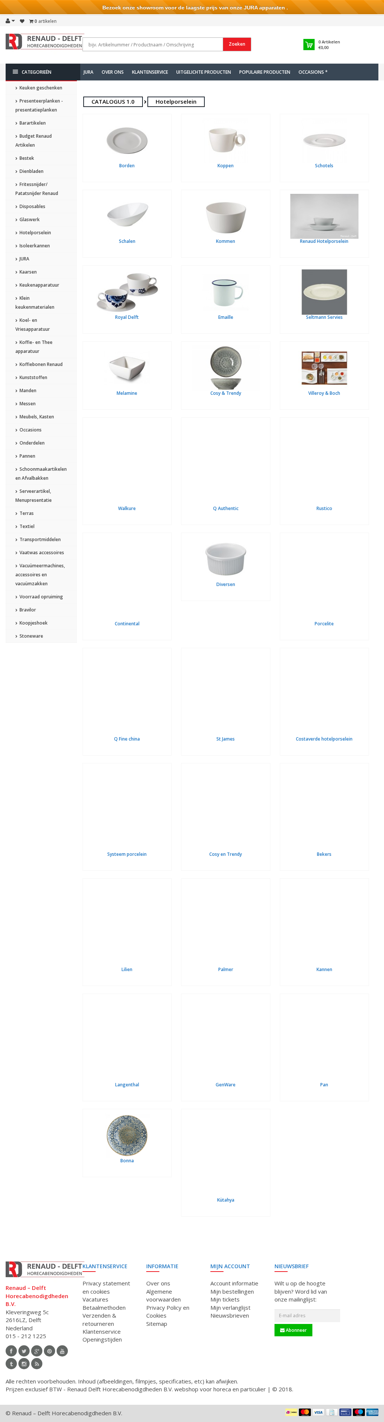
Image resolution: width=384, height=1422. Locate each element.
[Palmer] (225, 924)
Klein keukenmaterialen (34, 302)
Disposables (31, 206)
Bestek (26, 158)
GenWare (226, 1084)
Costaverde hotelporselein (324, 739)
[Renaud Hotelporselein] (324, 216)
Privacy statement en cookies (106, 1287)
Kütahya (225, 1200)
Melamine (127, 393)
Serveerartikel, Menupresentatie (33, 495)
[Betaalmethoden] (291, 1412)
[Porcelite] (324, 579)
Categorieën (36, 72)
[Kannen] (324, 924)
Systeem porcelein (127, 854)
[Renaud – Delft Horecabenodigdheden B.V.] (45, 44)
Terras (26, 513)
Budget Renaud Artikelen (33, 140)
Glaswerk (29, 219)
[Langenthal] (127, 1040)
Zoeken (237, 44)
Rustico (324, 508)
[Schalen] (127, 216)
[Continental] (127, 579)
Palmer (225, 969)
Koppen (226, 165)
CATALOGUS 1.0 (113, 101)
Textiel (26, 526)
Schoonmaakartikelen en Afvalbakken (41, 473)
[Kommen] (225, 216)
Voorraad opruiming (40, 596)
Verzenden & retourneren (99, 1319)
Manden (27, 390)
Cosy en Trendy (225, 854)
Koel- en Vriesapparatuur (32, 324)
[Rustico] (324, 463)
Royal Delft (127, 317)
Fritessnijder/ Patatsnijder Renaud (36, 188)
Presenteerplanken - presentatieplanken (39, 105)
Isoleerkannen (34, 245)
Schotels (324, 165)
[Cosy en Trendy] (225, 809)
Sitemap (156, 1323)
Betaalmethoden (104, 1307)
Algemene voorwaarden (163, 1295)
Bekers (324, 854)
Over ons (113, 72)
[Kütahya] (225, 1155)
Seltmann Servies (324, 317)
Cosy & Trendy (225, 393)
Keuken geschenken (40, 88)
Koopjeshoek (33, 623)
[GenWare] (225, 1040)
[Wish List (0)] (22, 21)
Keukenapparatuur (38, 285)
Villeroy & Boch (324, 393)
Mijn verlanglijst (230, 1307)
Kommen (225, 241)
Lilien (127, 969)
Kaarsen (27, 272)
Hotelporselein (34, 232)
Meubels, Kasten (36, 417)
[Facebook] (11, 1351)
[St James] (225, 694)
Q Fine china (127, 739)
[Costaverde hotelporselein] (324, 694)
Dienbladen (31, 171)
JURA (88, 72)
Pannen (26, 456)
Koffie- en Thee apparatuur (33, 346)
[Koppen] (225, 140)
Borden (127, 165)
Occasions (30, 430)
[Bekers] (324, 809)
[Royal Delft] (127, 292)
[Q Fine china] (127, 694)
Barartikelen (32, 123)
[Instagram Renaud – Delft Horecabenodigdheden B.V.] (24, 1363)
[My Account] (10, 20)
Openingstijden (102, 1339)
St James (225, 739)
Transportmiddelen (39, 539)
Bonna (127, 1160)
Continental (127, 623)
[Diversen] (225, 559)
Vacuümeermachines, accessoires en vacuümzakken (40, 574)
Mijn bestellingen (232, 1291)
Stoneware (30, 636)
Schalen (127, 241)
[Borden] (127, 140)
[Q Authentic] (225, 463)
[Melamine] (127, 368)
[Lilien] (127, 924)
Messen (27, 403)
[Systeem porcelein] (127, 809)
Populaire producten (264, 72)
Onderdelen (31, 443)
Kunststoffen (32, 377)
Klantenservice (150, 72)
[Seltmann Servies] (324, 292)
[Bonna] (127, 1135)
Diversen (225, 584)
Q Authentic (225, 508)
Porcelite (324, 623)
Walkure (127, 508)
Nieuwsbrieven (229, 1315)
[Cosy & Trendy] (225, 368)
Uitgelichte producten (203, 72)
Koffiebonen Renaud (40, 364)
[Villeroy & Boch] (324, 368)
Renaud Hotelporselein (324, 241)
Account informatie (234, 1283)
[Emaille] (225, 292)
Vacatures (95, 1299)
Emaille (225, 317)
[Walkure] (127, 463)
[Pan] (324, 1040)
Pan (324, 1084)
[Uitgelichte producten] (36, 1363)
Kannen (324, 969)
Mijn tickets (225, 1299)
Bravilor (27, 610)
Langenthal (127, 1084)
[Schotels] (324, 140)
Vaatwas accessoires (41, 552)
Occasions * (313, 72)
